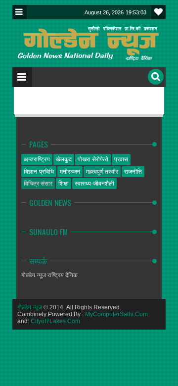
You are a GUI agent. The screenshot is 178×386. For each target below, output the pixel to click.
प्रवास (121, 159)
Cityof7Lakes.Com (55, 321)
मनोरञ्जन (70, 171)
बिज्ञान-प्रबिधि (39, 171)
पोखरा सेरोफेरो (93, 159)
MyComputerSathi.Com (116, 314)
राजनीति (133, 171)
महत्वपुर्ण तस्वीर (102, 171)
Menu (19, 12)
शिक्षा (63, 183)
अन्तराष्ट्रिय (37, 159)
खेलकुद (64, 159)
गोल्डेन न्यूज (29, 307)
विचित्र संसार (38, 183)
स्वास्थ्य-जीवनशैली (94, 183)
